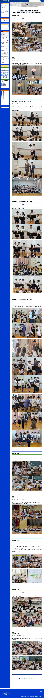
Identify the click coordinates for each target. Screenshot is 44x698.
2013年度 (3, 103)
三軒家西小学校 (3, 84)
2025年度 (3, 92)
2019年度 (3, 98)
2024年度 (3, 93)
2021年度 (3, 96)
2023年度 (3, 94)
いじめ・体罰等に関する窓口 (5, 20)
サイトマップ (40, 691)
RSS (2, 107)
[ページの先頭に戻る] (43, 697)
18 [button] (31, 678)
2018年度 (3, 99)
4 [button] (24, 678)
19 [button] (33, 678)
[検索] (40, 1)
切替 (8, 28)
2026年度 (3, 91)
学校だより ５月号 (5, 44)
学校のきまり (4, 34)
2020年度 (3, 97)
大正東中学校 (3, 83)
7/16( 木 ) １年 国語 (3, 5)
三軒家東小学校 (3, 85)
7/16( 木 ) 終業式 (3, 7)
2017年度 (3, 100)
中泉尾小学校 (3, 86)
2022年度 (3, 95)
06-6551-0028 (5, 694)
